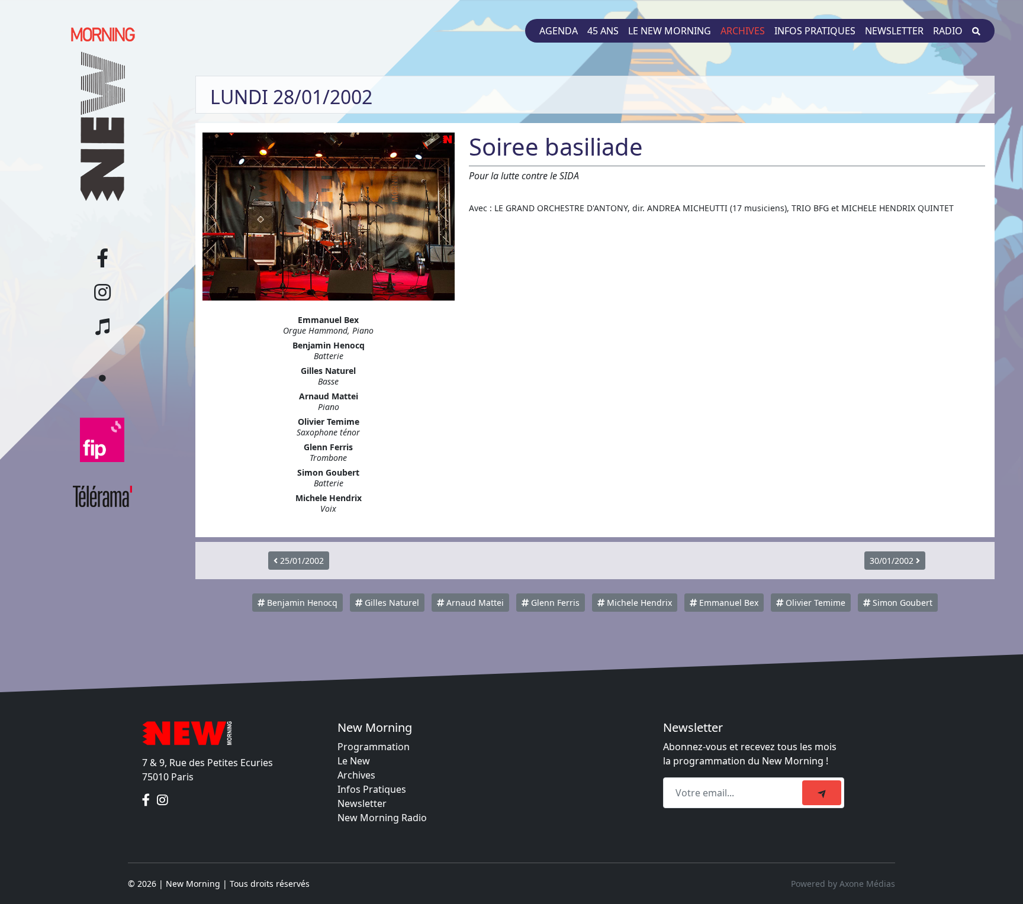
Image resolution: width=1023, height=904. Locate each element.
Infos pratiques (814, 30)
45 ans (603, 30)
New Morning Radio (382, 817)
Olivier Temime (814, 602)
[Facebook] (147, 800)
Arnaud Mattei (474, 602)
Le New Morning (669, 30)
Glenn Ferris (554, 602)
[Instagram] (162, 800)
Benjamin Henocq (301, 602)
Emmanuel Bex (727, 602)
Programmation (373, 746)
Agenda (558, 30)
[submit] (821, 792)
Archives (742, 30)
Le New (353, 760)
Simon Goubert (901, 602)
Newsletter (894, 30)
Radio (948, 30)
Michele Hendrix (638, 602)
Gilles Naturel (390, 602)
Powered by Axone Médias (843, 883)
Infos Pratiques (371, 789)
